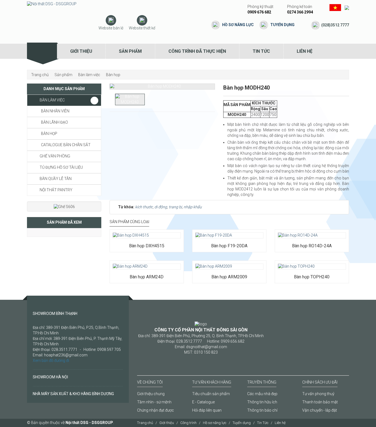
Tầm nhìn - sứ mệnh (154, 402)
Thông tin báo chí (262, 410)
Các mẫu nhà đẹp (262, 394)
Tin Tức (261, 51)
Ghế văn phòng (55, 156)
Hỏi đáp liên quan (207, 410)
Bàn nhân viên (55, 111)
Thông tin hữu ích (262, 402)
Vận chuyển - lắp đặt (319, 410)
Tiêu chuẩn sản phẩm (211, 394)
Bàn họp (49, 133)
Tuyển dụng (282, 25)
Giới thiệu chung (151, 394)
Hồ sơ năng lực (238, 25)
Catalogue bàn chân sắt (66, 145)
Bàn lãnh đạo (54, 122)
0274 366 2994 (300, 12)
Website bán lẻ (111, 28)
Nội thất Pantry (56, 190)
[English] (347, 7)
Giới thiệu (81, 51)
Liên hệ (304, 51)
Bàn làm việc (52, 100)
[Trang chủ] (42, 51)
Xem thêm (128, 229)
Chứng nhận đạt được (155, 410)
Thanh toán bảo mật (320, 402)
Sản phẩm (130, 51)
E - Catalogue (203, 402)
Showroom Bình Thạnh (55, 313)
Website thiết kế (142, 28)
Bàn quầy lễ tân (56, 178)
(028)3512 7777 (335, 25)
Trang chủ (145, 423)
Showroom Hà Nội (50, 377)
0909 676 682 (259, 12)
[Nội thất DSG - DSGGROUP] (52, 4)
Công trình (188, 423)
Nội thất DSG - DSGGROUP (89, 422)
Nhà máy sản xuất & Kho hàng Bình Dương (73, 394)
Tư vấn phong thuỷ (318, 394)
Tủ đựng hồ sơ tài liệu (61, 167)
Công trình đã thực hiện (197, 51)
